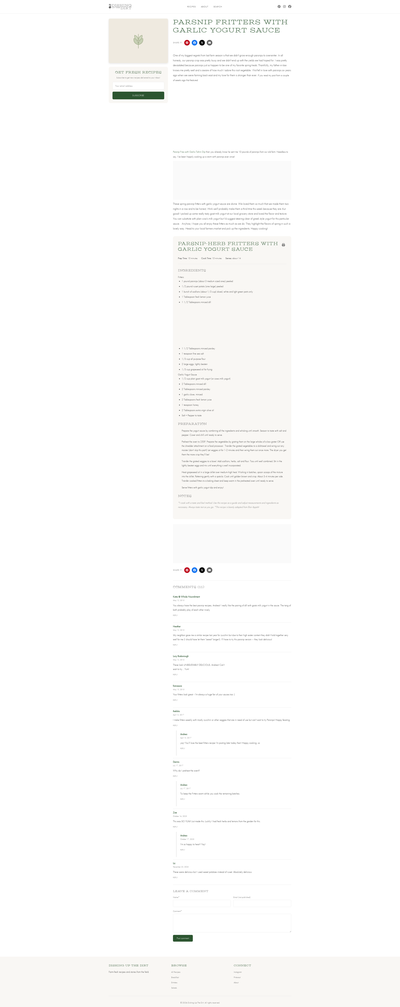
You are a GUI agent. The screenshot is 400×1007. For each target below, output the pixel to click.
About (204, 6)
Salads (174, 987)
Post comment (183, 938)
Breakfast (175, 977)
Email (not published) (241, 897)
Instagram (238, 972)
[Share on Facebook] (194, 43)
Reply (175, 615)
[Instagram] (284, 6)
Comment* (177, 911)
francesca (177, 685)
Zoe (175, 812)
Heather (177, 626)
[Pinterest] (279, 6)
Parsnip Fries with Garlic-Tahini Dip (189, 151)
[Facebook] (289, 6)
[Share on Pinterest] (187, 43)
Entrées (174, 982)
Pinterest (237, 977)
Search (217, 6)
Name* (176, 897)
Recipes (191, 6)
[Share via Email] (209, 43)
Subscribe (138, 95)
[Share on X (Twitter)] (202, 43)
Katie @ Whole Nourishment (186, 596)
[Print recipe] (283, 245)
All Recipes (175, 972)
